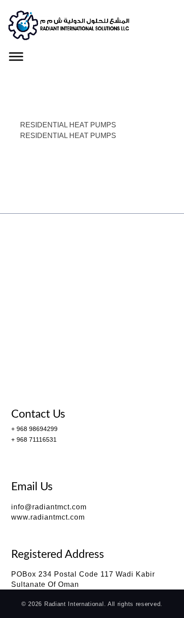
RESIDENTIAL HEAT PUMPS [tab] (68, 125)
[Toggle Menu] (16, 56)
